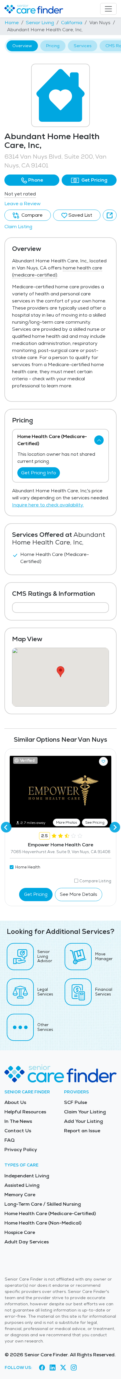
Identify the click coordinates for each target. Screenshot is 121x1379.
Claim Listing (18, 226)
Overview (22, 45)
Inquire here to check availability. (48, 505)
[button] (31, 180)
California (71, 22)
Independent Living (26, 1176)
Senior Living (40, 22)
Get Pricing (93, 180)
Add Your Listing (83, 1121)
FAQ (9, 1140)
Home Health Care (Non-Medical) (42, 1223)
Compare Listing (95, 880)
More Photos (66, 822)
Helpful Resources (25, 1112)
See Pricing (95, 822)
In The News (18, 1121)
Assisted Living (21, 1185)
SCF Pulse (75, 1102)
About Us (15, 1102)
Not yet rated (20, 194)
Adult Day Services (26, 1242)
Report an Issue (82, 1131)
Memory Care (19, 1195)
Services (82, 45)
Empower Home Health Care (60, 845)
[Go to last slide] (6, 827)
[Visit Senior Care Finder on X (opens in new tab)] (63, 1367)
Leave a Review (22, 203)
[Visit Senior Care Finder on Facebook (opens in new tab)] (42, 1367)
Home (12, 22)
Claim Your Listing (85, 1112)
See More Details (78, 894)
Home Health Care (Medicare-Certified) (50, 1213)
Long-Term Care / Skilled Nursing (42, 1204)
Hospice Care (19, 1232)
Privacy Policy (20, 1149)
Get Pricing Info (38, 473)
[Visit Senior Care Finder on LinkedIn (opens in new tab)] (53, 1367)
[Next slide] (115, 827)
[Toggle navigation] (108, 9)
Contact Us (17, 1131)
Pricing (53, 45)
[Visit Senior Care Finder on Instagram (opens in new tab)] (74, 1367)
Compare (31, 215)
